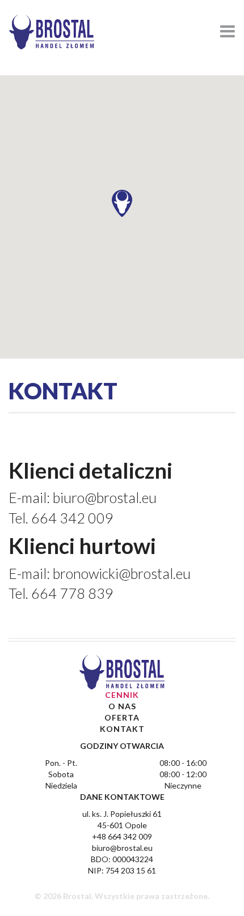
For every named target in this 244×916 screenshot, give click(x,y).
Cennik (122, 695)
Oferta (122, 717)
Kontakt (122, 729)
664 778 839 (72, 593)
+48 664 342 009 (122, 836)
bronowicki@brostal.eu (122, 573)
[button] (122, 203)
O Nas (122, 706)
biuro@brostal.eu (105, 497)
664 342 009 (72, 517)
